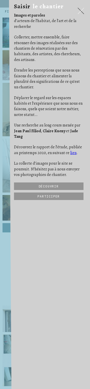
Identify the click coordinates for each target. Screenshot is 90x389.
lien (73, 153)
